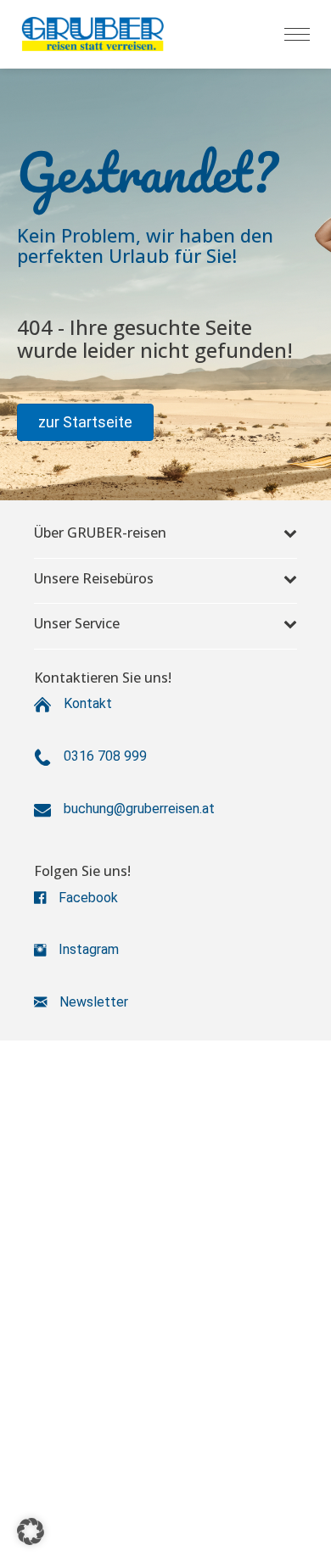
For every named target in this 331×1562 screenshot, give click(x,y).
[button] (85, 422)
